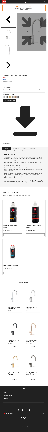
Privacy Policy (39, 424)
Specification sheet (6, 143)
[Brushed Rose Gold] (15, 97)
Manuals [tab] (15, 150)
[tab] (8, 34)
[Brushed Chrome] (7, 97)
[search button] (13, 94)
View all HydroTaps (24, 9)
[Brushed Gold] (10, 97)
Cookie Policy (11, 426)
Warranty (29, 426)
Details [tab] (6, 148)
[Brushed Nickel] (12, 97)
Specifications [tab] (16, 148)
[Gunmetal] (18, 97)
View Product (14, 313)
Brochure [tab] (24, 150)
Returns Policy (35, 426)
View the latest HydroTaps (9, 100)
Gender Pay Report (31, 424)
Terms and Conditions (22, 424)
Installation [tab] (24, 148)
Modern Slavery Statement (21, 426)
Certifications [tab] (33, 148)
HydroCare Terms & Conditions (10, 424)
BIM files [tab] (7, 150)
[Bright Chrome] (4, 97)
